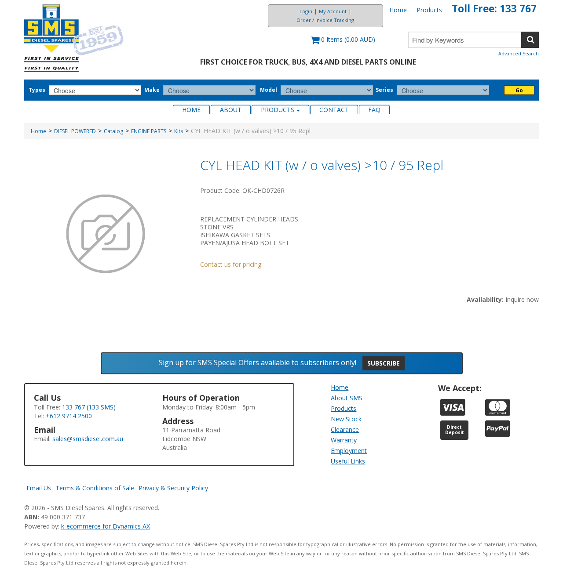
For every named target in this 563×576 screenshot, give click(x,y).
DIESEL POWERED (75, 131)
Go (519, 90)
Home (398, 10)
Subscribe (383, 363)
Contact (334, 109)
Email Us (38, 488)
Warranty (344, 440)
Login (306, 11)
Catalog (113, 131)
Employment (349, 450)
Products (429, 10)
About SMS (346, 398)
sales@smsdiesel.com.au (87, 439)
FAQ (374, 109)
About (230, 109)
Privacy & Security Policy (173, 488)
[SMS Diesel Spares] (74, 38)
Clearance (345, 429)
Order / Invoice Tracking (325, 20)
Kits (178, 131)
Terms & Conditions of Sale (94, 488)
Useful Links (348, 461)
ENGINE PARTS (148, 131)
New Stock (346, 419)
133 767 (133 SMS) (89, 407)
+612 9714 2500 (69, 416)
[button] (343, 43)
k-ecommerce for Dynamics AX (105, 526)
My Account (333, 11)
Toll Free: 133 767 (494, 8)
